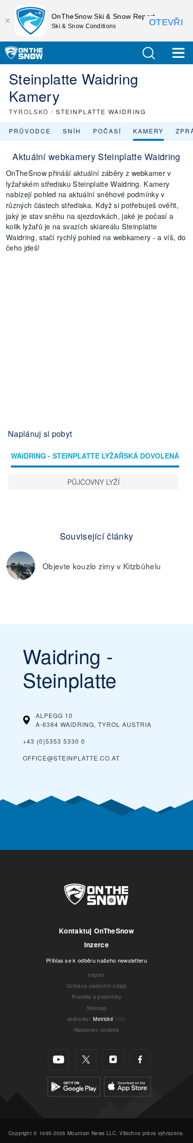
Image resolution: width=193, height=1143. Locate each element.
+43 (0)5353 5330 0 (54, 741)
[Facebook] (140, 1059)
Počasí (107, 131)
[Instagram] (113, 1059)
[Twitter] (85, 1059)
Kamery (148, 131)
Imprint (96, 974)
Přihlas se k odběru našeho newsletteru (96, 960)
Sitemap (96, 1008)
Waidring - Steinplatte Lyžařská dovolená (95, 456)
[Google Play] (74, 1085)
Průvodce (30, 131)
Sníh (72, 131)
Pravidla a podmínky (96, 996)
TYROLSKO (28, 111)
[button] (148, 53)
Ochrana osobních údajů (96, 985)
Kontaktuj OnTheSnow (96, 930)
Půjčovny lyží (93, 482)
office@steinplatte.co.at (71, 758)
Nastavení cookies (96, 1029)
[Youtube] (58, 1059)
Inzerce (96, 944)
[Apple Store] (127, 1085)
